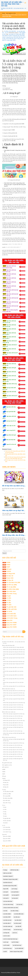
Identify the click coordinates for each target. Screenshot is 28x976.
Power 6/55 (9, 578)
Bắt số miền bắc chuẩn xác (8, 688)
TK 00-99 (9, 611)
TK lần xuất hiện (11, 609)
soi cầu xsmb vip (7, 926)
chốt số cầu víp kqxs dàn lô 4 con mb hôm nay (14, 686)
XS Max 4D (9, 576)
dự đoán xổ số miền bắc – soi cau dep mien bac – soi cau (12, 4)
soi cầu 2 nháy (14, 910)
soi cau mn (19, 904)
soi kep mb (6, 932)
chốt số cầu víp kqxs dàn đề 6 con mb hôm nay (13, 672)
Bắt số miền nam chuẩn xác (8, 712)
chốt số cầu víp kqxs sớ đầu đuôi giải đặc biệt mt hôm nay (13, 740)
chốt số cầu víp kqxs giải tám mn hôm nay (13, 725)
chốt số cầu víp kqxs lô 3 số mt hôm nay (12, 756)
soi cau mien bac (7, 901)
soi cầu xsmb (17, 923)
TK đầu (8, 602)
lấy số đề (5, 888)
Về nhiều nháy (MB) (12, 589)
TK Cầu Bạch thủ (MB (13, 582)
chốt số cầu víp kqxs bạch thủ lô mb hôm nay (13, 661)
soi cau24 (5, 895)
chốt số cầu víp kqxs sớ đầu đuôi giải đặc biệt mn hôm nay (13, 734)
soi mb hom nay (17, 945)
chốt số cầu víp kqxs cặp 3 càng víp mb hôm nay (13, 664)
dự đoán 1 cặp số (7, 876)
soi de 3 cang (6, 929)
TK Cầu (4, 789)
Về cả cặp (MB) (11, 587)
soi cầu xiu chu (7, 920)
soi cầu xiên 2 (7, 923)
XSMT (8, 567)
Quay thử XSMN (11, 627)
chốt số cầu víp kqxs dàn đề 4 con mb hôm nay (13, 668)
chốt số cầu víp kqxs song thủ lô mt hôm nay (13, 743)
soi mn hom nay (7, 948)
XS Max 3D (9, 580)
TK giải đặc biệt (11, 607)
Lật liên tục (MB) (11, 584)
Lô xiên (8, 598)
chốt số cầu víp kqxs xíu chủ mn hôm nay (13, 716)
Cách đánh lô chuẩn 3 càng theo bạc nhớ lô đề (13, 35)
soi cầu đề (18, 926)
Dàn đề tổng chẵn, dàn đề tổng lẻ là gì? (14, 535)
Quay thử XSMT (11, 624)
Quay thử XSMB (11, 622)
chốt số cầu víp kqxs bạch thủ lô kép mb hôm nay (13, 658)
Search (4, 553)
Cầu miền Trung (11, 593)
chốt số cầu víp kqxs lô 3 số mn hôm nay (12, 731)
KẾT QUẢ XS (5, 767)
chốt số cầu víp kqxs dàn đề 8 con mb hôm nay (13, 675)
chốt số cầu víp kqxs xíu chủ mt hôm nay (12, 745)
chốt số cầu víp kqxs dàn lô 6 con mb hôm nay (14, 690)
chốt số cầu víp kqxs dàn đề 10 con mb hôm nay (13, 679)
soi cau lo (5, 898)
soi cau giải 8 (15, 895)
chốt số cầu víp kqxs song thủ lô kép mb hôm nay (13, 699)
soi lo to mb (6, 935)
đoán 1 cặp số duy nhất (16, 951)
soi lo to (15, 932)
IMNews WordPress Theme (13, 972)
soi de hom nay (18, 929)
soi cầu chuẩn (7, 913)
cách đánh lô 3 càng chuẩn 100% (16, 34)
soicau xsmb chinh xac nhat (10, 907)
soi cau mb (15, 898)
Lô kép (8, 600)
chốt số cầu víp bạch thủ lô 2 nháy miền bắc (13, 647)
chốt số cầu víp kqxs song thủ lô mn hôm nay (13, 713)
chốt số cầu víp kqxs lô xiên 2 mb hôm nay (13, 704)
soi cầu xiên (18, 920)
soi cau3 (5, 891)
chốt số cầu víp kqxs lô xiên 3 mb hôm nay (13, 707)
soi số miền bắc (19, 948)
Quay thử (9, 620)
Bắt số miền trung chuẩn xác (9, 737)
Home (3, 13)
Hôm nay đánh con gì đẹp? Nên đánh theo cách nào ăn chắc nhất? (14, 510)
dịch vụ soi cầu (7, 873)
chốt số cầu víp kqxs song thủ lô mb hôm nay (13, 692)
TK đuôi (8, 604)
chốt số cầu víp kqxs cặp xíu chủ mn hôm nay (14, 720)
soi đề (5, 951)
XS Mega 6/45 (10, 573)
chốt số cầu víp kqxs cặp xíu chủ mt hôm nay (13, 749)
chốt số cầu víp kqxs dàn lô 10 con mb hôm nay (13, 683)
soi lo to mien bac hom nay (10, 939)
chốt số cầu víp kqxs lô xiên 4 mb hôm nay (13, 709)
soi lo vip (5, 942)
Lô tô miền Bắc (11, 613)
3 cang (5, 870)
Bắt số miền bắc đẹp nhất (8, 645)
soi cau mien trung (8, 904)
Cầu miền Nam (11, 591)
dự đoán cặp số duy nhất (9, 885)
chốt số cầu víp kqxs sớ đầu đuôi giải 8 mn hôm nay (13, 728)
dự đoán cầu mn (7, 882)
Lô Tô (3, 825)
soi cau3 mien (14, 891)
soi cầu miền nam (18, 913)
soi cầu (5, 910)
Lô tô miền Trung (11, 618)
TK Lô (3, 805)
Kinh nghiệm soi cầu (11, 13)
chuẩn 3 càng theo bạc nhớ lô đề (10, 37)
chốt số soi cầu (14, 870)
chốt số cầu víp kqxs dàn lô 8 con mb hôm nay (14, 702)
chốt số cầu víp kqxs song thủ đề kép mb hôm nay (14, 696)
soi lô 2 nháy (15, 942)
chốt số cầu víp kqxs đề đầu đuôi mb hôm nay (14, 649)
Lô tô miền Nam (11, 616)
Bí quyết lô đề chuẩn (7, 762)
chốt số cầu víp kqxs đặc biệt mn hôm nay (13, 722)
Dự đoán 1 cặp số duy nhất (10, 879)
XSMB (8, 562)
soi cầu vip (16, 917)
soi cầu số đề (6, 917)
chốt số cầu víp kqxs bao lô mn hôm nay (12, 718)
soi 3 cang (14, 888)
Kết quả (8, 569)
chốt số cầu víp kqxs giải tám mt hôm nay (13, 754)
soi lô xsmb (6, 945)
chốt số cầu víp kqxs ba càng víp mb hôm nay (14, 651)
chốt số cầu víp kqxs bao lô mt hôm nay (12, 747)
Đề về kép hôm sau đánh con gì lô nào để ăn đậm (14, 486)
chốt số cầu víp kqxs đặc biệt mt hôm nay (13, 751)
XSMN (8, 564)
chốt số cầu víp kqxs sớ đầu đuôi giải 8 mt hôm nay (13, 759)
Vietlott (8, 571)
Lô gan (8, 596)
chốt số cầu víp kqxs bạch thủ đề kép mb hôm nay (14, 654)
